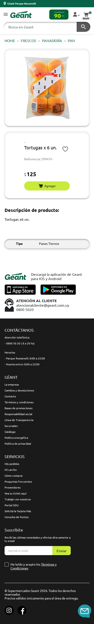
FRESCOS (28, 40)
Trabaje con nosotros (18, 499)
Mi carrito (11, 469)
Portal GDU (11, 505)
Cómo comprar (14, 475)
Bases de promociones (18, 408)
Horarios (10, 352)
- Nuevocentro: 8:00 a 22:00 (22, 364)
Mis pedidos (12, 463)
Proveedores (13, 487)
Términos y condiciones (19, 402)
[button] (6, 14)
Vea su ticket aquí (15, 493)
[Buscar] (83, 27)
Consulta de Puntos (17, 517)
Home (10, 40)
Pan (71, 40)
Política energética (16, 437)
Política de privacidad (18, 443)
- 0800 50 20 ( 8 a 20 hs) (19, 343)
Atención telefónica (17, 337)
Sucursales (11, 425)
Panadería (52, 40)
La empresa (12, 384)
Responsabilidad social (18, 414)
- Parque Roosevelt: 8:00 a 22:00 (25, 358)
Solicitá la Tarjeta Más (18, 511)
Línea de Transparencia (19, 420)
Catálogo (10, 431)
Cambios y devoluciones (19, 390)
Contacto (10, 396)
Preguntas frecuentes (18, 481)
